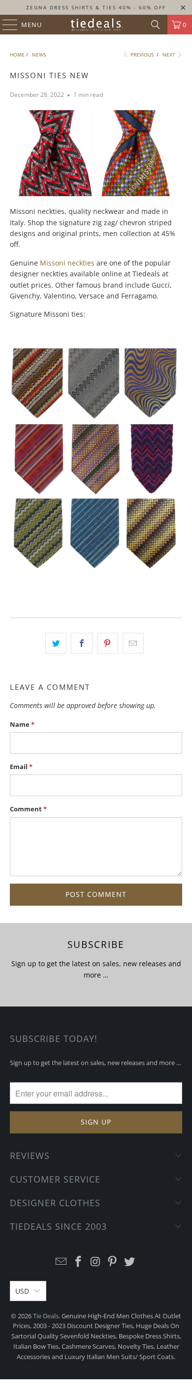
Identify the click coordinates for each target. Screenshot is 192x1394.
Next (169, 54)
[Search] (155, 24)
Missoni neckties (67, 262)
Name (22, 724)
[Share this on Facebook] (81, 643)
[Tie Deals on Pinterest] (112, 1262)
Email (21, 766)
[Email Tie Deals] (61, 1262)
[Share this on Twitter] (55, 643)
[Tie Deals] (96, 24)
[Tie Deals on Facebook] (78, 1262)
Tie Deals (46, 1315)
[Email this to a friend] (133, 643)
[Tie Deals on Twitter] (130, 1262)
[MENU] (5, 24)
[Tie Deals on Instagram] (95, 1262)
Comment (28, 808)
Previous (141, 54)
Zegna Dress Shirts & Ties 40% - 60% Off (96, 7)
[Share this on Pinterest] (107, 643)
